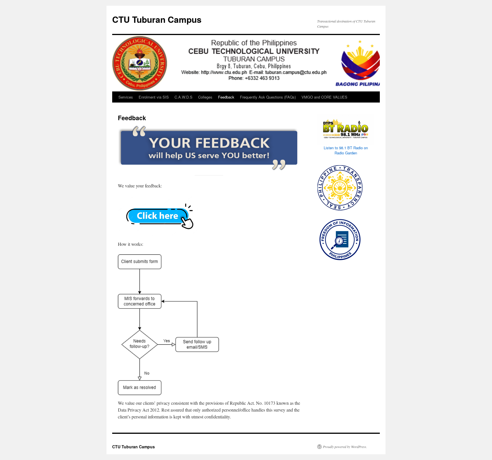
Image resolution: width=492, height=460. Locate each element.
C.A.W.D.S (183, 97)
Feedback (226, 97)
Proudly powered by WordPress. (345, 446)
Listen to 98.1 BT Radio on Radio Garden (346, 150)
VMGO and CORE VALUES (324, 97)
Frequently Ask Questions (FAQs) (268, 97)
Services (125, 97)
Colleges (205, 97)
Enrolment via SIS (154, 97)
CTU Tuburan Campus (157, 19)
